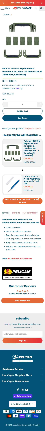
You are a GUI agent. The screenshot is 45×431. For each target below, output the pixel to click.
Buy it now (22, 118)
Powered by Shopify (31, 425)
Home (7, 14)
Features (6, 213)
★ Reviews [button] (42, 218)
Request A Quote (33, 128)
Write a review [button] (22, 300)
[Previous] (3, 3)
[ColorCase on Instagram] (22, 390)
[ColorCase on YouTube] (27, 390)
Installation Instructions (20, 258)
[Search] (35, 8)
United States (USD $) (21, 404)
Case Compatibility (30, 213)
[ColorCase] (22, 8)
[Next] (42, 3)
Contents (16, 213)
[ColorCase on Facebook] (18, 390)
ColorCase (17, 425)
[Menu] (1, 8)
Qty (4, 99)
